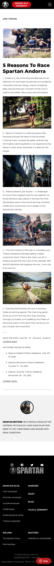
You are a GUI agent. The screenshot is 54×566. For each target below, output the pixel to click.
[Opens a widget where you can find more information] (43, 561)
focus (13, 19)
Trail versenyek (10, 491)
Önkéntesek (8, 509)
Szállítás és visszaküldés (39, 538)
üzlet (31, 494)
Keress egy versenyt (21, 4)
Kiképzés (33, 486)
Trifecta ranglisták (11, 521)
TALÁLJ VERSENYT (38, 510)
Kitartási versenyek (12, 497)
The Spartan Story (11, 538)
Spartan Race (11, 486)
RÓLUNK (7, 533)
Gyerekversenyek (11, 503)
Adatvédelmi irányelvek (12, 561)
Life (5, 19)
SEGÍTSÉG (33, 533)
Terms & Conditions (34, 561)
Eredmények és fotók (13, 515)
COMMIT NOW (10, 381)
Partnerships (9, 544)
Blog (31, 502)
